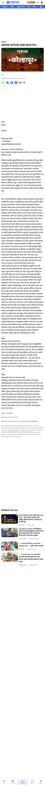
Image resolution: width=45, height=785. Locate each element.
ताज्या (12, 7)
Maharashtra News (7, 428)
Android (13, 436)
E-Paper (13, 783)
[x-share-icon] (7, 84)
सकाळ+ (40, 783)
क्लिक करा (35, 421)
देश (29, 7)
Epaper (5, 7)
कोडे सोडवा (15, 417)
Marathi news (12, 425)
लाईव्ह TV (32, 783)
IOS (20, 436)
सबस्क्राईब (32, 2)
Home (4, 783)
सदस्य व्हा (9, 413)
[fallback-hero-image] (9, 519)
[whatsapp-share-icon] (3, 84)
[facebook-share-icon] (11, 84)
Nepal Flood (21, 7)
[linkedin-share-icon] (16, 84)
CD (2, 74)
